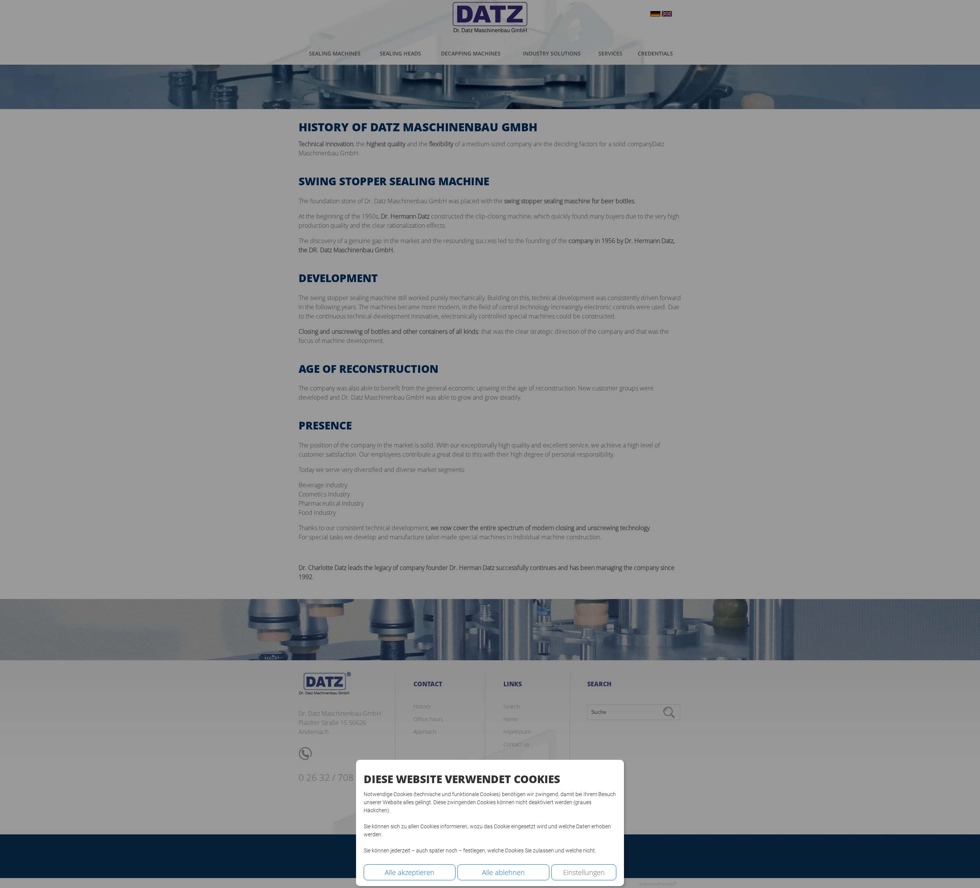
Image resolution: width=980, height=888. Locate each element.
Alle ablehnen (503, 872)
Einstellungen (584, 872)
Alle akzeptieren (409, 872)
